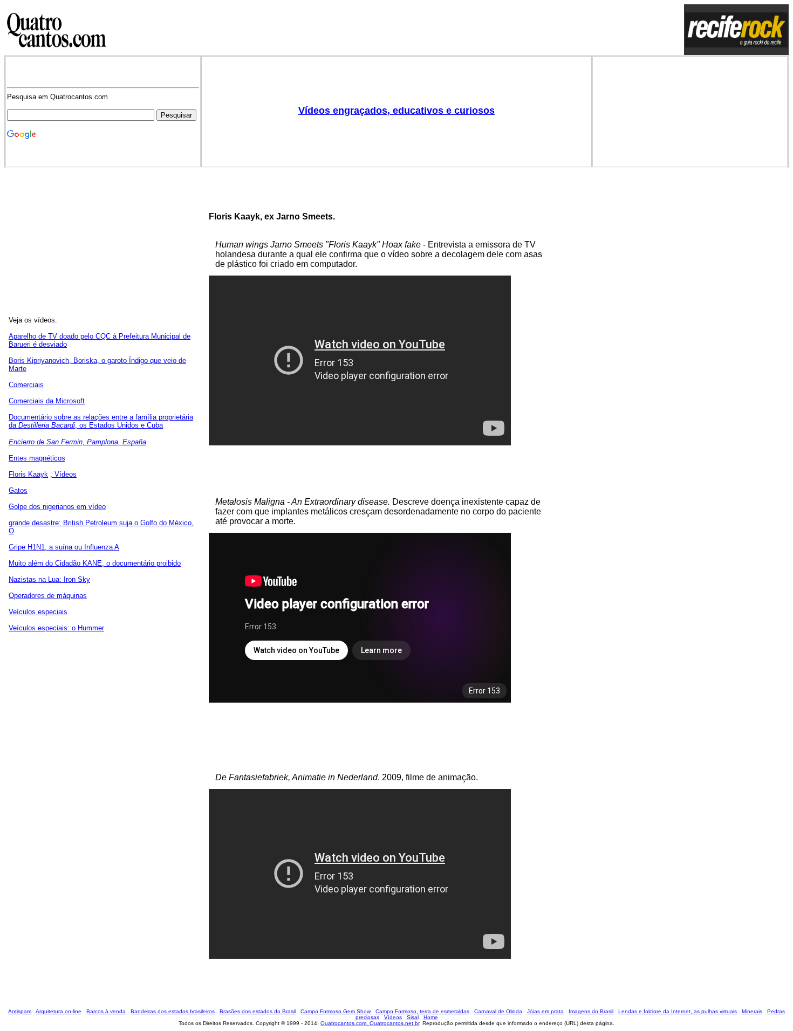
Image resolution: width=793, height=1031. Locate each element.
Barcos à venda (106, 1011)
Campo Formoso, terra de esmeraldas (422, 1011)
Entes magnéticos (37, 458)
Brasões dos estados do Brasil (258, 1011)
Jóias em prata (545, 1011)
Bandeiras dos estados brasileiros (173, 1011)
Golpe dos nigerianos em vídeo (57, 507)
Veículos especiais (38, 612)
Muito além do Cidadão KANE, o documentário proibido (95, 563)
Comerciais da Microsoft (47, 401)
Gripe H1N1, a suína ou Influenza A (64, 547)
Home (430, 1017)
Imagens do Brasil (591, 1011)
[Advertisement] (396, 29)
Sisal (413, 1017)
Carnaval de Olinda (498, 1011)
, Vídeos (63, 474)
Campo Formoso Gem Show (335, 1011)
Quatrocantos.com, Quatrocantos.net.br (369, 1023)
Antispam (19, 1011)
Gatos (18, 490)
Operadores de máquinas (48, 596)
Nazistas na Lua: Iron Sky (49, 579)
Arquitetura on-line (58, 1011)
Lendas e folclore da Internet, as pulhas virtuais (677, 1011)
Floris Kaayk (28, 474)
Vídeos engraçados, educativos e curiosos (396, 110)
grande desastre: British (47, 523)
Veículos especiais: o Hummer (56, 628)
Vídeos (393, 1017)
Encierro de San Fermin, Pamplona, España (77, 442)
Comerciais (26, 385)
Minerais (752, 1011)
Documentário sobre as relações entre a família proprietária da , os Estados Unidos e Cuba (101, 421)
